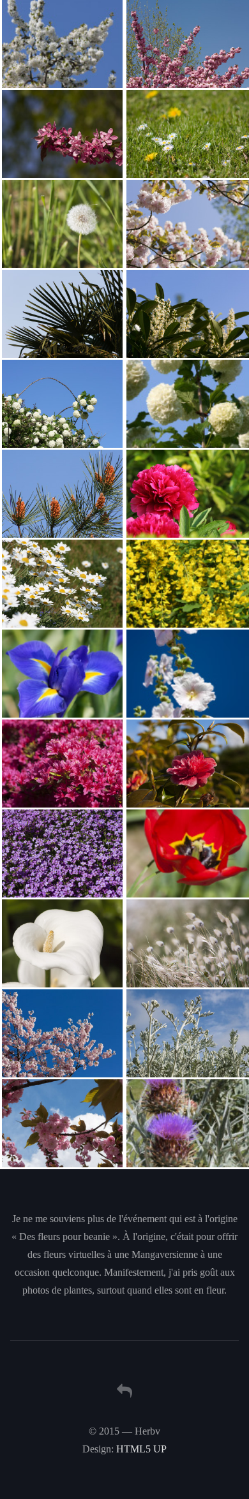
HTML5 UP (141, 1449)
